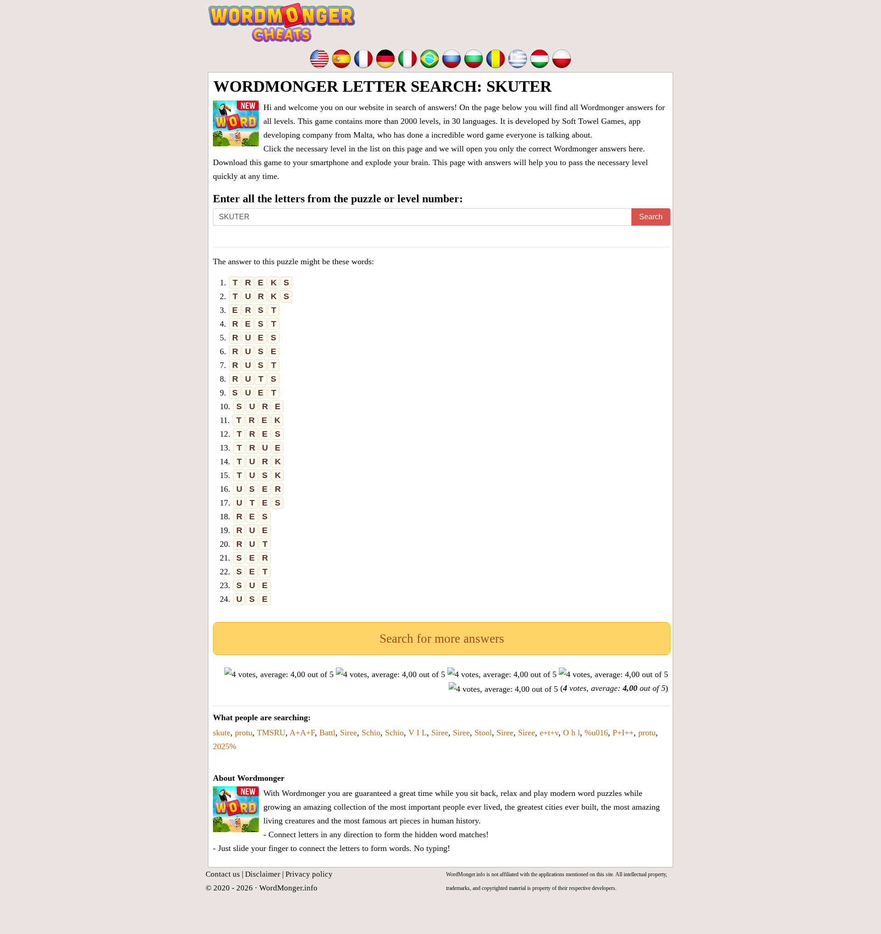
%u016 (596, 732)
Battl (327, 732)
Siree (348, 732)
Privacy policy (309, 874)
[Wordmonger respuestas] (341, 57)
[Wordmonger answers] (319, 57)
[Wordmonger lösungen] (385, 57)
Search (651, 217)
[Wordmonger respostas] (429, 57)
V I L (417, 732)
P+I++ (623, 732)
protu (243, 732)
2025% (224, 746)
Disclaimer (262, 874)
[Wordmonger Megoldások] (540, 57)
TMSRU (271, 732)
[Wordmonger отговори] (474, 57)
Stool (483, 732)
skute (221, 732)
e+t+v (549, 732)
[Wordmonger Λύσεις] (518, 57)
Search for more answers (441, 638)
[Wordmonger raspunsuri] (496, 57)
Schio (371, 732)
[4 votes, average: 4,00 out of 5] (279, 674)
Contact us (223, 874)
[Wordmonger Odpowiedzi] (562, 57)
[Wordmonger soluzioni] (407, 57)
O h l (571, 732)
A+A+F (302, 732)
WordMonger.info (288, 888)
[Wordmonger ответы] (451, 57)
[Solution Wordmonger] (363, 57)
